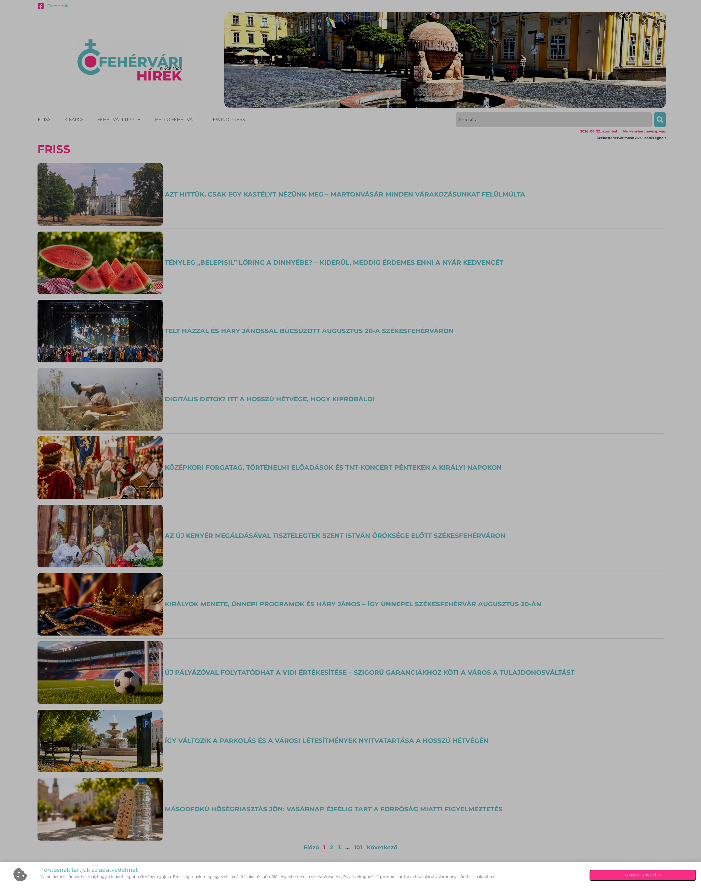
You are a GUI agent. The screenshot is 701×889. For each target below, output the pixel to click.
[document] (350, 444)
